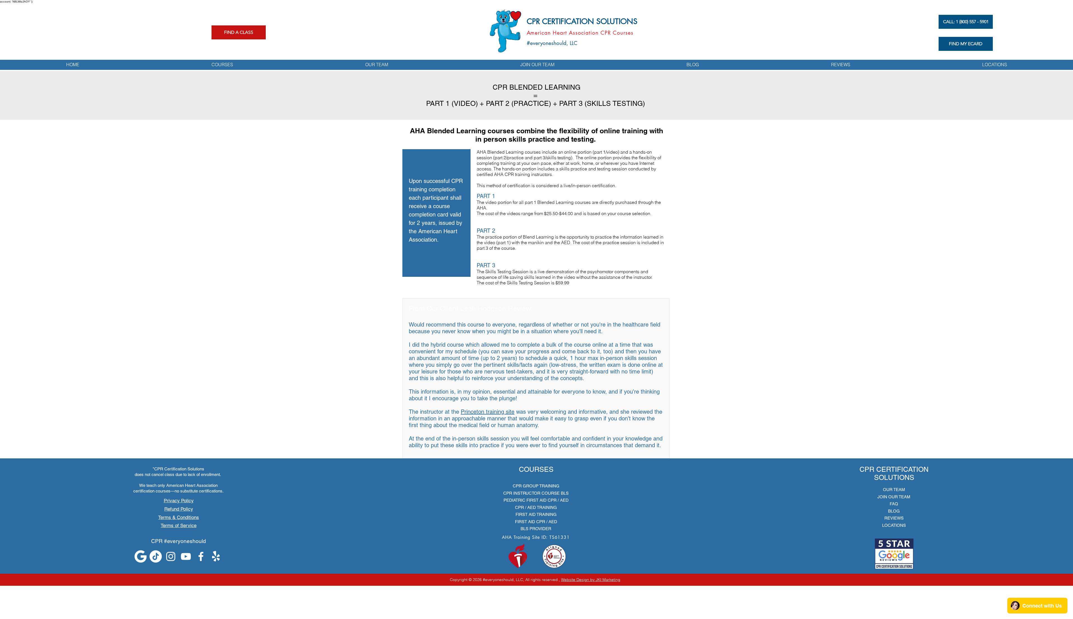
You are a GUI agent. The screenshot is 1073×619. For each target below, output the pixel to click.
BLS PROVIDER (536, 528)
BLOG (894, 511)
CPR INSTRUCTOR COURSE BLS (536, 493)
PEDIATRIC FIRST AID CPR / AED (536, 500)
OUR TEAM (894, 489)
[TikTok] (155, 556)
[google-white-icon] (140, 556)
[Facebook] (201, 556)
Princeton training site (487, 411)
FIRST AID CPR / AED (536, 521)
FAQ (894, 503)
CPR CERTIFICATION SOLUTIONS (582, 21)
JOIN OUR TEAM (893, 496)
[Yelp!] (216, 556)
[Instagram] (171, 556)
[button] (222, 64)
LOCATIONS (894, 525)
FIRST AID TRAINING (536, 514)
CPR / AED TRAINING (536, 507)
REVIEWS (894, 518)
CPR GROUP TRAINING (536, 486)
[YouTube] (186, 556)
